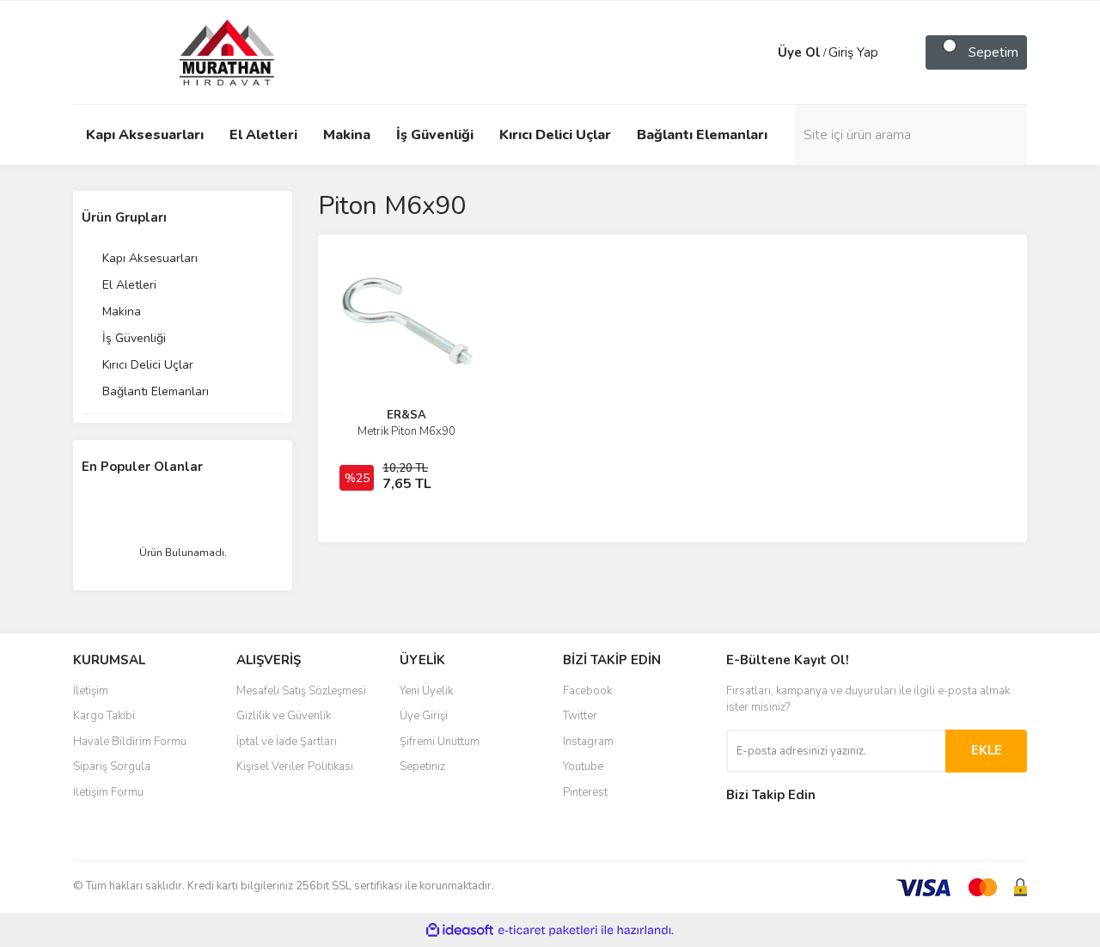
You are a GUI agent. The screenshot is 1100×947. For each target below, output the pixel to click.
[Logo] (210, 51)
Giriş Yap (853, 52)
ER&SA (406, 415)
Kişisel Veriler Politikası (294, 766)
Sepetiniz (422, 766)
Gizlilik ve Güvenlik (283, 716)
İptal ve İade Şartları (286, 741)
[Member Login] (760, 52)
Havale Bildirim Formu (129, 741)
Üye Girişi (424, 716)
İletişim (90, 691)
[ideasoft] (459, 930)
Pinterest (585, 792)
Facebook (587, 691)
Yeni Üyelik (426, 691)
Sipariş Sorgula (111, 766)
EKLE (986, 750)
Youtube (583, 766)
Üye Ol (799, 52)
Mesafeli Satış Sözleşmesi (301, 691)
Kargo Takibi (104, 716)
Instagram (588, 741)
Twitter (580, 716)
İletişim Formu (108, 792)
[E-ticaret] (548, 930)
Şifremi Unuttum (440, 741)
